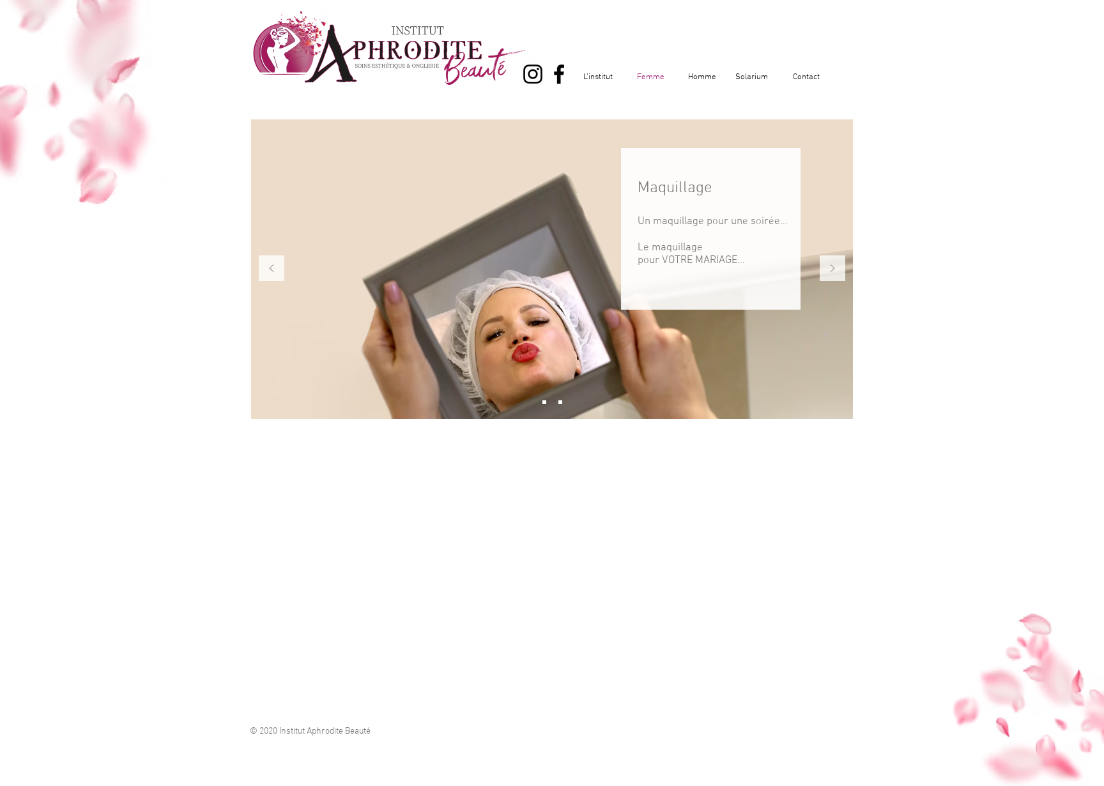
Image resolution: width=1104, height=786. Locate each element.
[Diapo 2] (544, 402)
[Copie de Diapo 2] (560, 402)
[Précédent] (271, 269)
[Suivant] (832, 269)
